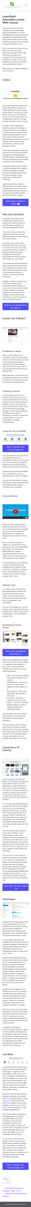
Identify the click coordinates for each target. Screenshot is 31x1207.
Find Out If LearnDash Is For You (15, 306)
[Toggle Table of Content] (7, 1181)
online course (7, 1101)
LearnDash (6, 1029)
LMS (4, 268)
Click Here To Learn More (15, 886)
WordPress (11, 406)
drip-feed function (12, 855)
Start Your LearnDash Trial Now (15, 652)
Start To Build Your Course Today (15, 448)
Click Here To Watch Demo (15, 202)
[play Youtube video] (15, 511)
